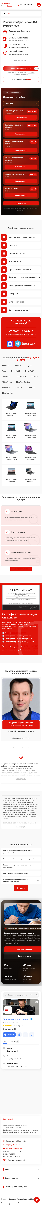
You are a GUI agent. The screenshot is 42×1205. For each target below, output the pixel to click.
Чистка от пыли (11, 188)
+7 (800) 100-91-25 (27, 5)
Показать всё (21, 203)
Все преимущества (21, 569)
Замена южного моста (14, 174)
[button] (16, 746)
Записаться (20, 117)
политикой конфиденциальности (24, 73)
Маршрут (11, 1034)
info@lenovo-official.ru (14, 1148)
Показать (21, 888)
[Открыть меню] (39, 5)
